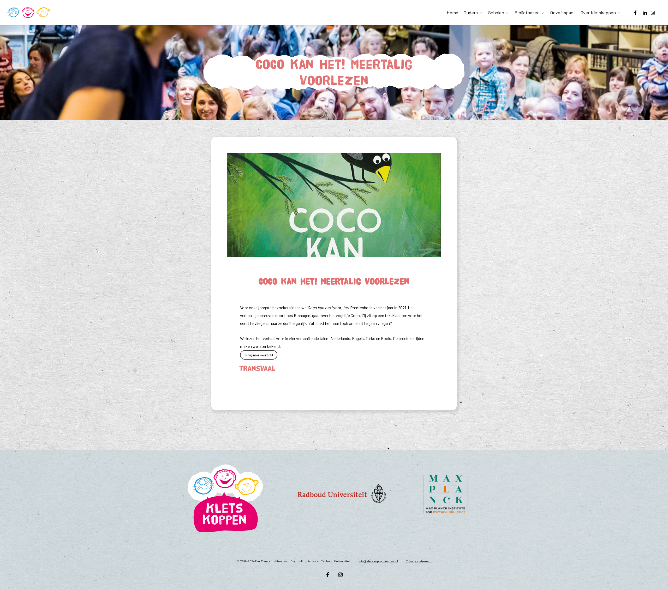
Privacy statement (419, 561)
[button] (258, 355)
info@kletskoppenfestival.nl (378, 561)
